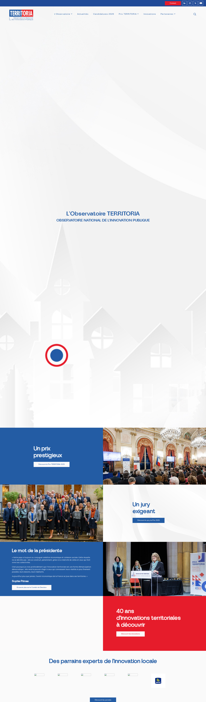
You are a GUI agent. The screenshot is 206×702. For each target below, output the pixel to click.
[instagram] (190, 3)
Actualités (82, 14)
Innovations (150, 14)
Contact (173, 3)
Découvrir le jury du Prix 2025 (148, 520)
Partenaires (167, 14)
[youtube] (201, 3)
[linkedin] (184, 3)
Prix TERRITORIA (128, 14)
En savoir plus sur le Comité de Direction (31, 587)
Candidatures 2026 (103, 14)
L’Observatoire (62, 14)
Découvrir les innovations (130, 634)
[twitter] (195, 3)
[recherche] (195, 14)
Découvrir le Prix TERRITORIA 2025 (52, 464)
